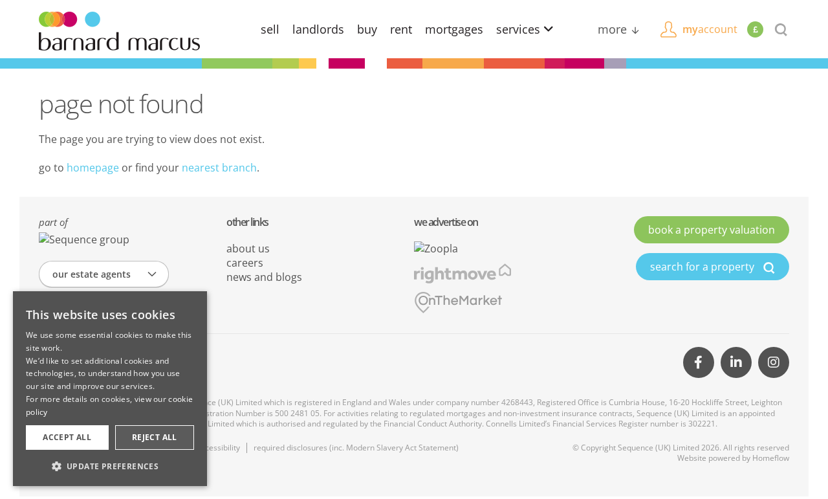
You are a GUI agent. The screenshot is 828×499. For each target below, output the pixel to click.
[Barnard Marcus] (119, 30)
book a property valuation (711, 230)
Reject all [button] (154, 437)
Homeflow (770, 457)
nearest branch (219, 168)
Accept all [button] (67, 437)
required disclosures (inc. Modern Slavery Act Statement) (356, 447)
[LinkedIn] (736, 362)
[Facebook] (698, 362)
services (519, 29)
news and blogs (264, 277)
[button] (110, 466)
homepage (93, 168)
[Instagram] (773, 362)
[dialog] (110, 388)
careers (244, 263)
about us (248, 248)
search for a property (703, 267)
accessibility (218, 447)
